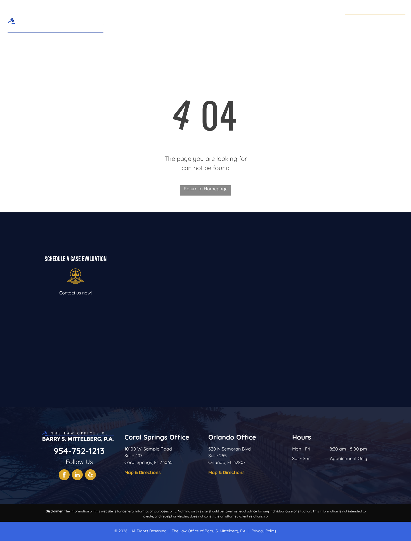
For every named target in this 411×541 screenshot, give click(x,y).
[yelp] (90, 475)
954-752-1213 (384, 21)
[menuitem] (160, 23)
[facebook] (64, 475)
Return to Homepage (206, 188)
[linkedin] (77, 475)
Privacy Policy (264, 530)
